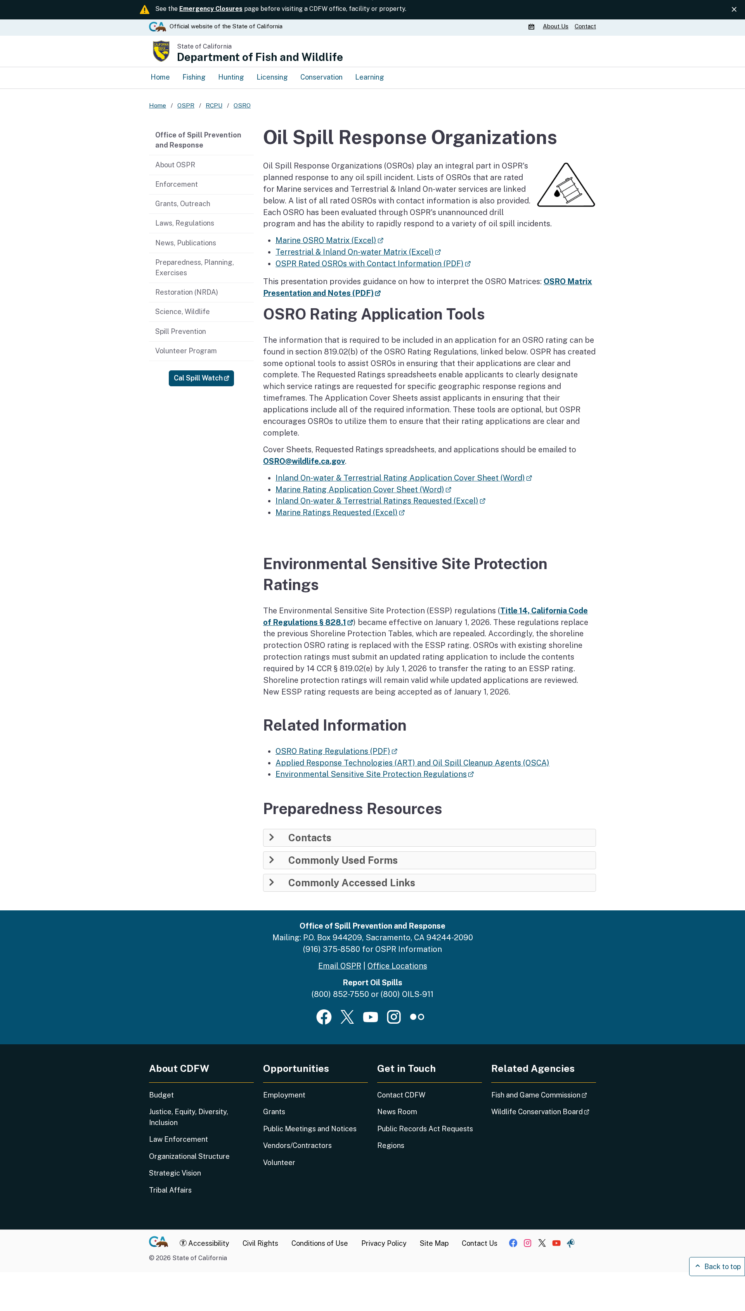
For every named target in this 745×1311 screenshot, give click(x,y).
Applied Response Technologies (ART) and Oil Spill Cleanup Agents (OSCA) (412, 762)
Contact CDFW (401, 1095)
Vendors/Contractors (297, 1145)
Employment (284, 1095)
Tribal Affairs (170, 1190)
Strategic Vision (175, 1173)
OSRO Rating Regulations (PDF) (336, 751)
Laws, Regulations (184, 223)
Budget (161, 1095)
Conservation (321, 77)
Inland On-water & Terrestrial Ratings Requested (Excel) (380, 500)
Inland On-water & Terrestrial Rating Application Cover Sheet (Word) (403, 477)
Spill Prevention (180, 331)
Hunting (231, 77)
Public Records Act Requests (425, 1129)
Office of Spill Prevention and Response (198, 140)
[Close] (734, 9)
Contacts (309, 838)
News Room (397, 1112)
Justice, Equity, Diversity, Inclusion (188, 1117)
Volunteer (279, 1162)
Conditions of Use (319, 1243)
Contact (585, 26)
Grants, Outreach (182, 204)
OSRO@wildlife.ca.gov (304, 461)
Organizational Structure (189, 1156)
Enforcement (176, 184)
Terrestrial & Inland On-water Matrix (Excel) (358, 251)
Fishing (194, 77)
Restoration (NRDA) (186, 292)
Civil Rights (260, 1243)
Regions (390, 1145)
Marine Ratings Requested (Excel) (340, 512)
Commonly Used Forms (343, 860)
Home (160, 77)
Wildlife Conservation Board (543, 1111)
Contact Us (479, 1243)
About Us (555, 26)
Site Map (434, 1243)
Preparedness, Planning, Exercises (194, 267)
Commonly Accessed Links (351, 883)
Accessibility (208, 1243)
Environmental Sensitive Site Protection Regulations (374, 773)
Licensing (272, 77)
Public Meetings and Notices (310, 1129)
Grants (274, 1112)
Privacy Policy (384, 1243)
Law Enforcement (178, 1139)
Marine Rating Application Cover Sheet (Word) (363, 489)
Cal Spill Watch (204, 377)
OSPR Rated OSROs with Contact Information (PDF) (373, 263)
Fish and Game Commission (543, 1094)
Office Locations (397, 965)
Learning (369, 77)
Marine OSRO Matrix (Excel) (329, 240)
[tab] (429, 838)
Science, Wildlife (182, 311)
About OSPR (175, 165)
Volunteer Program (186, 351)
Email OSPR (339, 965)
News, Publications (185, 243)
